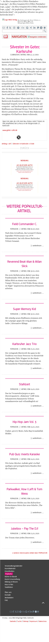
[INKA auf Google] (27, 28)
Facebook (14, 137)
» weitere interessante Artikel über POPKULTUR (29, 553)
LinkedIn (28, 137)
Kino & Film (9, 584)
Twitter (19, 137)
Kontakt (8, 595)
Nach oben (24, 602)
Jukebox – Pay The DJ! (24, 528)
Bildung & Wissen (11, 582)
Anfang (4, 144)
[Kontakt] (3, 28)
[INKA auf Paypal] (38, 28)
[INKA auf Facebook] (7, 28)
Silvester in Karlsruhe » (21, 144)
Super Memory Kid (24, 309)
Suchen (45, 31)
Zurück (24, 148)
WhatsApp (9, 137)
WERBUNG (25, 160)
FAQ (6, 600)
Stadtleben (9, 587)
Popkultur (14, 229)
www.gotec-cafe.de (9, 130)
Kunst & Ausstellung (12, 579)
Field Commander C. (24, 224)
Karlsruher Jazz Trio (24, 344)
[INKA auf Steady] (41, 28)
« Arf (9, 144)
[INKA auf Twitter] (10, 28)
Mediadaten (9, 597)
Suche (19, 621)
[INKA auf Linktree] (45, 28)
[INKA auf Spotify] (18, 28)
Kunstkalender (10, 568)
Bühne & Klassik (11, 576)
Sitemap (25, 621)
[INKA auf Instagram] (14, 28)
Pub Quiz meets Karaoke (24, 454)
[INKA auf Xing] (31, 28)
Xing (33, 137)
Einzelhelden (9, 571)
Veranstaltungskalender (13, 566)
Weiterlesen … (38, 245)
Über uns (8, 592)
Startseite (13, 621)
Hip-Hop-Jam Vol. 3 (24, 421)
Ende (32, 144)
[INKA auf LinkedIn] (34, 28)
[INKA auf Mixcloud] (23, 28)
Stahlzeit (24, 384)
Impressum (33, 621)
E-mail (4, 137)
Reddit (23, 137)
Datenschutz (43, 621)
